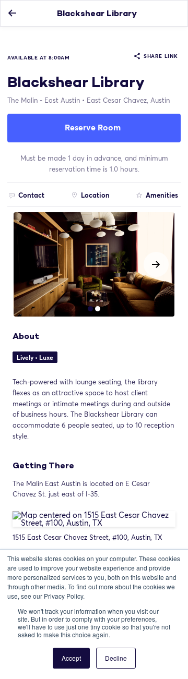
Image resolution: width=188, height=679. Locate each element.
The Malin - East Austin (43, 100)
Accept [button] (71, 657)
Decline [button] (116, 657)
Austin (128, 100)
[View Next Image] (156, 264)
